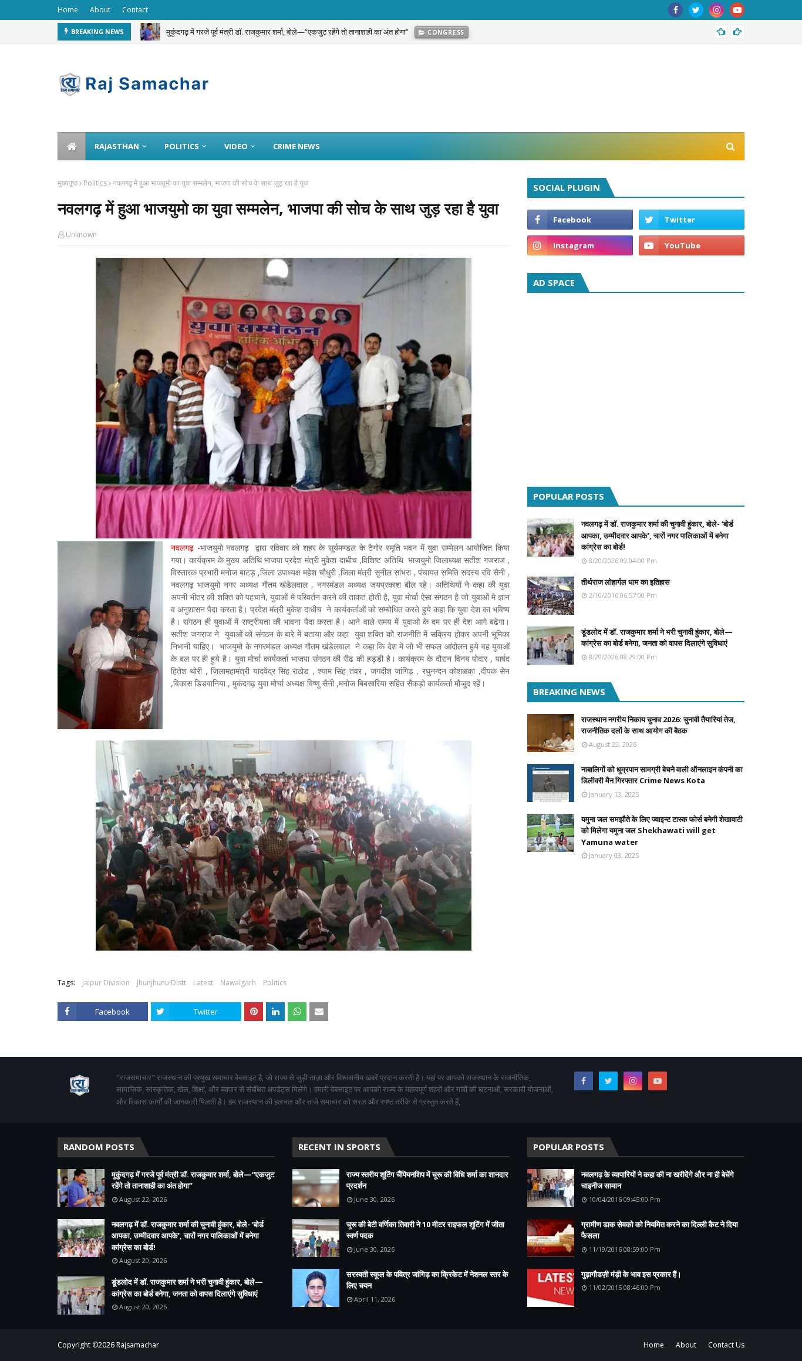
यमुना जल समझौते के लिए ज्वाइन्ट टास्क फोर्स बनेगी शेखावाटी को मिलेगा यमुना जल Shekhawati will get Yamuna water (662, 830)
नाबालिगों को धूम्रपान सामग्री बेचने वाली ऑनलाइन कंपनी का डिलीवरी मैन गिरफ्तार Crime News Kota (662, 775)
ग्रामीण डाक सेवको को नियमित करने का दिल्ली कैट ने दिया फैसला (659, 1230)
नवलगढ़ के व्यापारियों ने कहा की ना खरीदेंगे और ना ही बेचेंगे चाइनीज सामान (657, 1180)
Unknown (81, 235)
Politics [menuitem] (181, 146)
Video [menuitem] (236, 146)
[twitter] (696, 10)
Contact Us (726, 1345)
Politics (95, 183)
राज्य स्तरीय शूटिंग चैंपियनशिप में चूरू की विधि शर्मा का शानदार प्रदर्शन (427, 1180)
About (100, 10)
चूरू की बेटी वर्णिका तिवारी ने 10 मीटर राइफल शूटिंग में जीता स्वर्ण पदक (425, 1230)
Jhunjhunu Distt (161, 983)
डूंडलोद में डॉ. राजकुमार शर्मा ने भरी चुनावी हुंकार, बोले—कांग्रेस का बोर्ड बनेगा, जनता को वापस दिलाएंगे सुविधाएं (657, 637)
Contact (135, 10)
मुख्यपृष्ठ (67, 183)
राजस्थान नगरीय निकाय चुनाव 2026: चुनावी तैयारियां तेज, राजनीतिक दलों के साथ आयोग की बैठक (658, 725)
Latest (203, 983)
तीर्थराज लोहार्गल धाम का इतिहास (625, 582)
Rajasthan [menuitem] (117, 146)
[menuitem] (72, 146)
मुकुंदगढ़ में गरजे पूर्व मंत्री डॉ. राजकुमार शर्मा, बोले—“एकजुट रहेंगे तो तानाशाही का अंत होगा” (287, 31)
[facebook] (675, 10)
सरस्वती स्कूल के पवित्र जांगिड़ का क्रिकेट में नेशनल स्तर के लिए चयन (427, 1280)
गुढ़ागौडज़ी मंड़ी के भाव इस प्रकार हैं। (631, 1274)
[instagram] (716, 10)
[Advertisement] (635, 387)
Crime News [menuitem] (296, 146)
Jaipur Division (106, 983)
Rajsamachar (137, 1345)
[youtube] (737, 10)
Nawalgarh (238, 983)
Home (68, 10)
